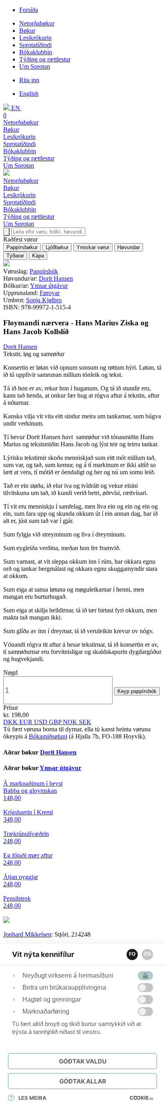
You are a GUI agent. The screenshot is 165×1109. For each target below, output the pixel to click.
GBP (56, 722)
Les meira (32, 1098)
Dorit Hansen (56, 278)
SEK (85, 722)
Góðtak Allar (82, 1081)
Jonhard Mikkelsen (27, 934)
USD (41, 722)
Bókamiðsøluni (48, 736)
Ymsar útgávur (49, 285)
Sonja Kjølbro (44, 300)
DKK (11, 722)
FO (132, 954)
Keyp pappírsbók (137, 691)
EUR (26, 722)
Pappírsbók (44, 271)
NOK (71, 722)
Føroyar (50, 292)
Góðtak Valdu (83, 1061)
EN (147, 954)
